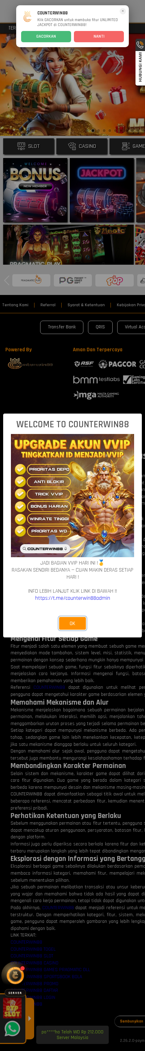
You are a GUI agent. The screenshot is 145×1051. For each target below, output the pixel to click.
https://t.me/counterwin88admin (72, 598)
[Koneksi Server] (15, 975)
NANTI (99, 36)
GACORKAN (46, 36)
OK (72, 623)
